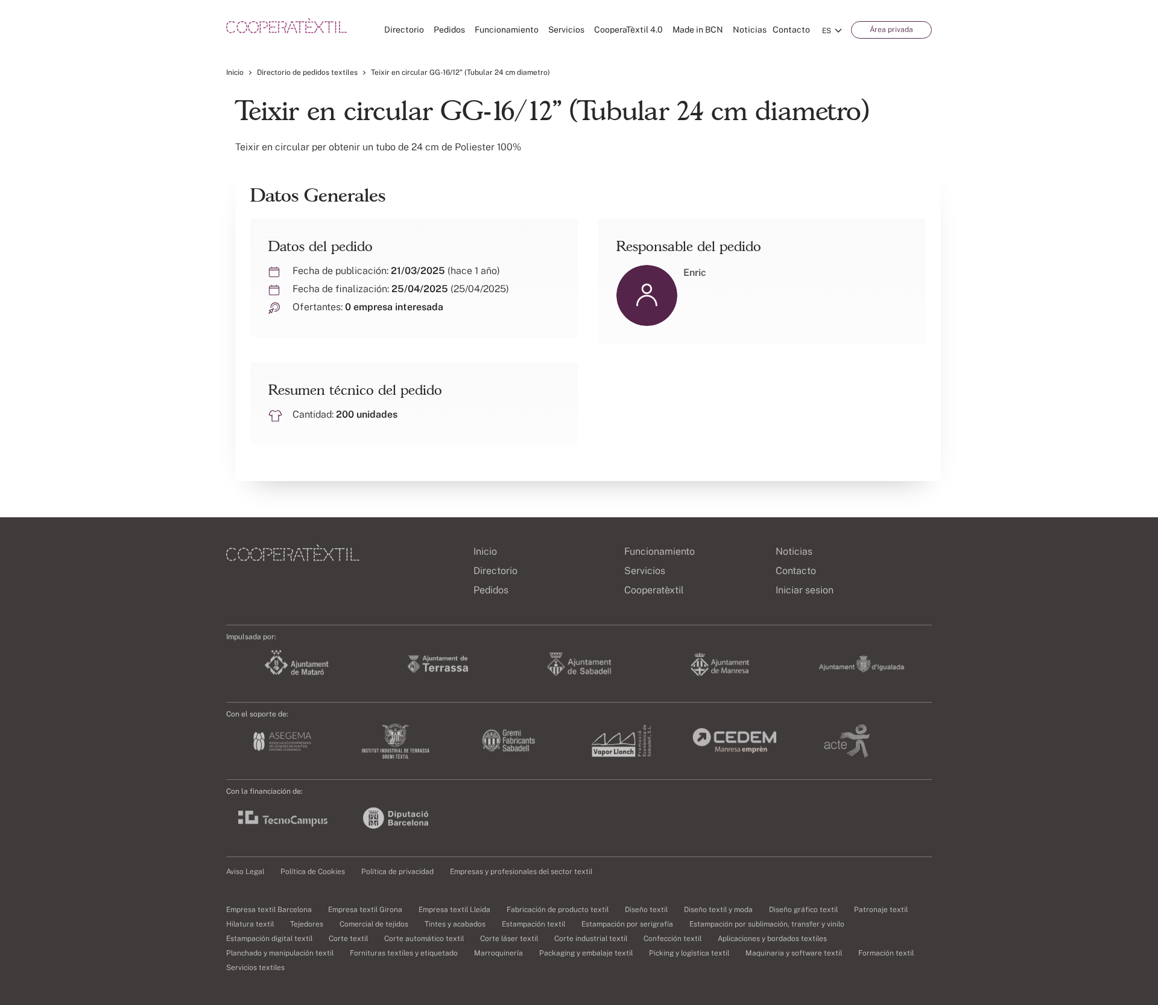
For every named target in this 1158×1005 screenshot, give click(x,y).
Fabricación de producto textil (558, 909)
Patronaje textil (881, 909)
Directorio (404, 29)
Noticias (750, 29)
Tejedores (306, 924)
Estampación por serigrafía (627, 924)
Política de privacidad (397, 871)
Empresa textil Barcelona (269, 909)
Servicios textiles (255, 967)
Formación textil (886, 953)
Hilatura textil (250, 924)
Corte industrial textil (590, 938)
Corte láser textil (509, 938)
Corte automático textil (424, 938)
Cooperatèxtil (654, 590)
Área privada (891, 29)
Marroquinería (498, 953)
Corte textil (348, 938)
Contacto (791, 29)
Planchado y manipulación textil (280, 953)
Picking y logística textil (689, 953)
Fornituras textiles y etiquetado (404, 953)
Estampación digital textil (269, 938)
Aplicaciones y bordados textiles (772, 938)
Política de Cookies (312, 871)
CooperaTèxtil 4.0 (628, 29)
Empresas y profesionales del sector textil (521, 871)
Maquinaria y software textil (793, 953)
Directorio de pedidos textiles (307, 72)
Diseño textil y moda (718, 909)
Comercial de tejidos (374, 924)
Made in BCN (697, 29)
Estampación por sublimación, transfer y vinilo (766, 924)
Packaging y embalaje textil (586, 953)
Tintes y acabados (455, 924)
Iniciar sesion (805, 590)
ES (826, 31)
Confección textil (672, 938)
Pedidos (449, 29)
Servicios (566, 29)
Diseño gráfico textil (803, 909)
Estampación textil (533, 924)
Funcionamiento (507, 29)
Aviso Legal (245, 871)
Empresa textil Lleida (454, 909)
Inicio (235, 72)
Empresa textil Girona (365, 909)
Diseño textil (646, 909)
